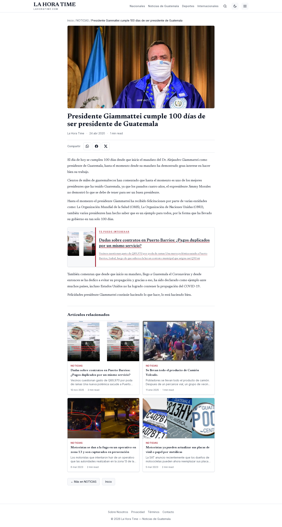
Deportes (188, 6)
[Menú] (245, 6)
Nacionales (137, 6)
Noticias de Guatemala (163, 6)
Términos (153, 512)
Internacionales (208, 6)
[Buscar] (225, 6)
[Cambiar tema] (235, 6)
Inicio (70, 20)
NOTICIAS (82, 20)
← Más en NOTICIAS (83, 481)
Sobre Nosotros (118, 512)
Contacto (168, 512)
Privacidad (138, 512)
